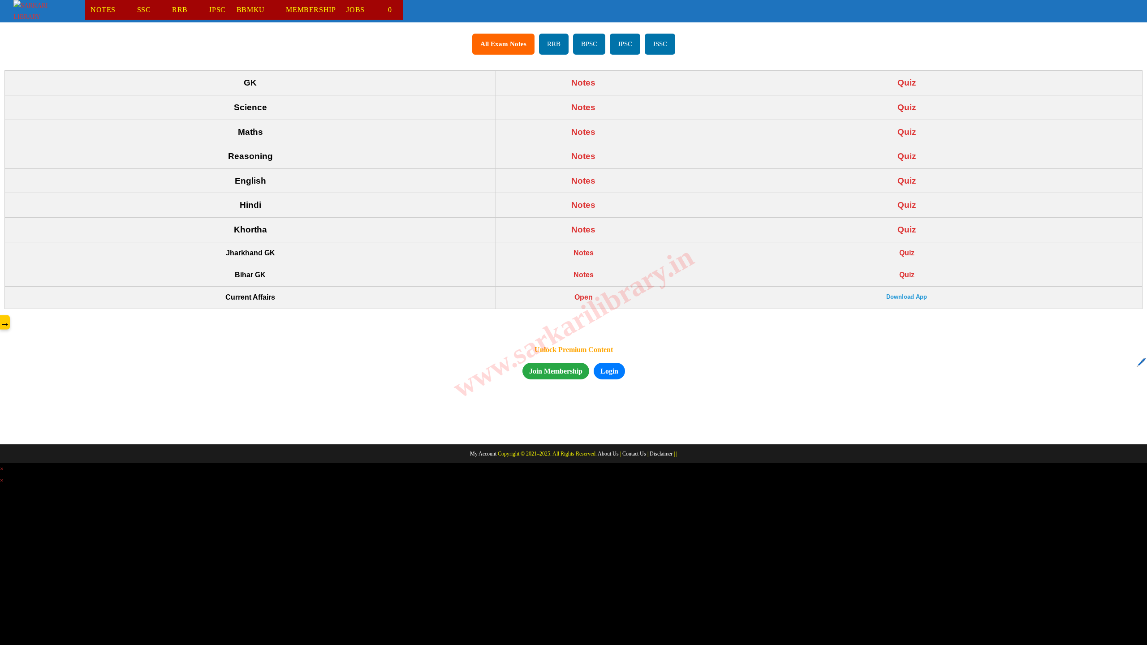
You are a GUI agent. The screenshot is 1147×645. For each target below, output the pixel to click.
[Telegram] (88, 425)
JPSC (625, 43)
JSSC (660, 43)
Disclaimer (661, 454)
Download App (906, 296)
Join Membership (555, 371)
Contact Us (634, 454)
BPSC (589, 43)
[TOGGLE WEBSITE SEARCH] (398, 10)
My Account (483, 454)
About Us (608, 454)
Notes (583, 82)
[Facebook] (15, 425)
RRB (554, 43)
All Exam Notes (503, 43)
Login (609, 371)
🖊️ (1141, 362)
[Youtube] (64, 425)
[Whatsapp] (40, 425)
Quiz (906, 82)
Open (583, 297)
